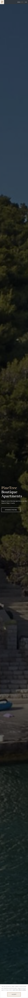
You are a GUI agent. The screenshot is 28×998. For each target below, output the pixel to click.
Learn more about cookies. (19, 990)
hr (26, 2)
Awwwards (25, 11)
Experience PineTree (11, 510)
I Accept (14, 994)
